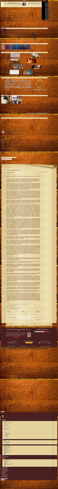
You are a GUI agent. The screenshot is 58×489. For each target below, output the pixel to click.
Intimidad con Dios (8, 367)
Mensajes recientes (4, 402)
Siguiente (37, 311)
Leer (6, 356)
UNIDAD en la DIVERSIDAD (5, 389)
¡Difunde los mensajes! (6, 385)
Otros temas (7, 369)
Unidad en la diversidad (8, 366)
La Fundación (33, 346)
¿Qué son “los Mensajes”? (9, 355)
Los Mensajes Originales (5, 407)
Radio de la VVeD (6, 393)
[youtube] (39, 342)
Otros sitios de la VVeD (5, 409)
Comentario (37, 319)
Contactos (5, 398)
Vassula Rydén (4, 408)
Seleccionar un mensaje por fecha (7, 163)
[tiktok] (50, 342)
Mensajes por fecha (8, 362)
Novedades (5, 386)
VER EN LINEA (16, 337)
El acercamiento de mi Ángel (7, 392)
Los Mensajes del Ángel (5, 401)
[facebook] (41, 342)
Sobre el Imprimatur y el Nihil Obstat (46, 346)
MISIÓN (3, 388)
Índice (23, 311)
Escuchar (7, 357)
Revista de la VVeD (6, 461)
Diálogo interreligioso (6, 384)
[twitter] (43, 342)
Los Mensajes (5, 354)
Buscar (6, 363)
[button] (7, 421)
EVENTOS (3, 444)
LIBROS (3, 372)
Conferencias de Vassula (7, 379)
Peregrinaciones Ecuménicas (7, 380)
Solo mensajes (8, 160)
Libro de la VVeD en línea (7, 375)
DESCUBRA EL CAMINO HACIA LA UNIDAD (38, 89)
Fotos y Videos (5, 396)
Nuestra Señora (4, 405)
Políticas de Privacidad (22, 346)
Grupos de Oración (6, 382)
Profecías (3, 406)
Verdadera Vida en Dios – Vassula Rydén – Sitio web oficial (14, 413)
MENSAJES (45, 172)
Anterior (8, 311)
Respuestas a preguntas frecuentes (8, 397)
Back (6, 359)
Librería (5, 373)
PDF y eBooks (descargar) (7, 374)
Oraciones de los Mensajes (5, 403)
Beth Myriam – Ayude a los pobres (8, 383)
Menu (3, 21)
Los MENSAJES (4, 352)
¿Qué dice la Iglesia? (4, 400)
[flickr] (46, 342)
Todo (3, 160)
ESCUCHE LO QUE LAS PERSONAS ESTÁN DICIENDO (37, 113)
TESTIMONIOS (4, 390)
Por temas (5, 365)
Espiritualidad (7, 358)
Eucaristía (7, 368)
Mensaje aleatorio (4, 404)
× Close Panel (2, 411)
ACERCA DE (3, 391)
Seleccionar (5, 427)
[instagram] (48, 342)
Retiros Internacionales (6, 381)
